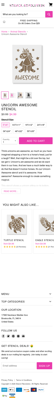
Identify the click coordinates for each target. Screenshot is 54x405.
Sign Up (44, 365)
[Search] (49, 14)
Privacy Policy (7, 380)
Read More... (11, 191)
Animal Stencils (18, 31)
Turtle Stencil (14, 240)
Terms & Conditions (24, 380)
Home (4, 31)
